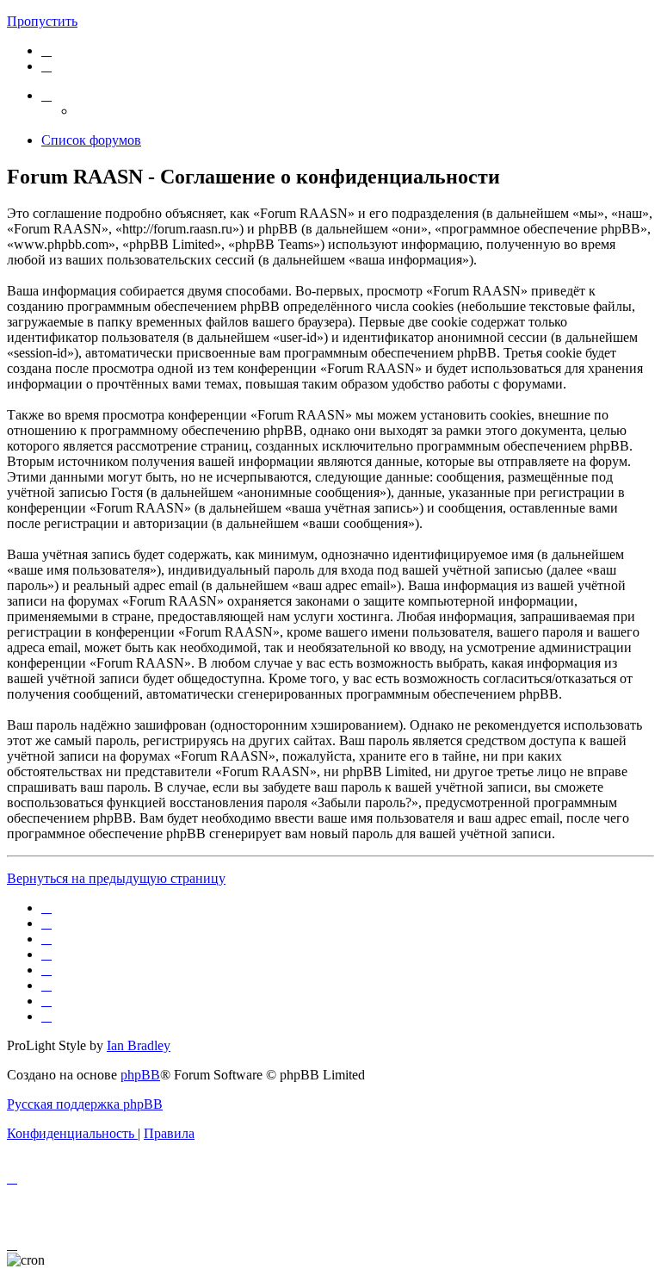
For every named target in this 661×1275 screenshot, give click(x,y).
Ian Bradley (138, 1045)
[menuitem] (46, 50)
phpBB (140, 1074)
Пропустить (42, 21)
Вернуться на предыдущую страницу (116, 878)
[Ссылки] (46, 95)
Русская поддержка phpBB (85, 1104)
